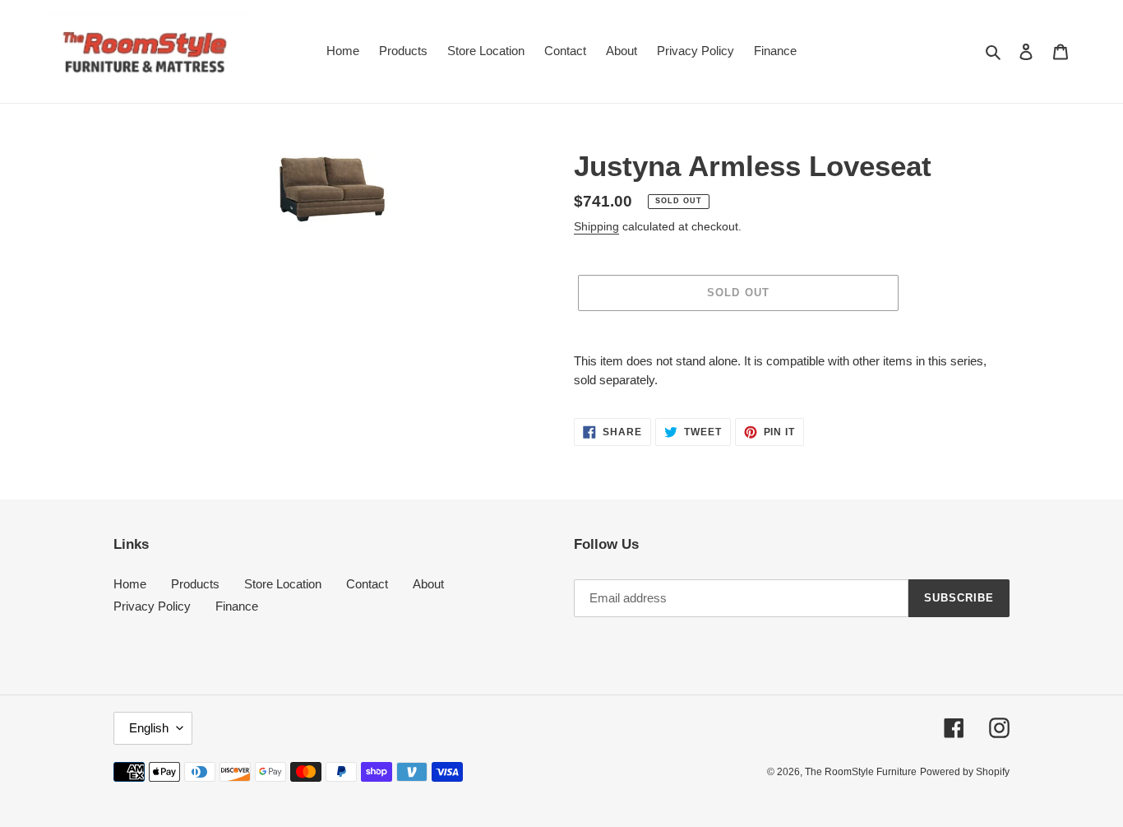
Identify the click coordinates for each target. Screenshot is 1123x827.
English (149, 728)
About (428, 584)
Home (129, 584)
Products (195, 584)
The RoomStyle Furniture (861, 772)
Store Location (282, 584)
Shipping (596, 226)
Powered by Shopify (965, 772)
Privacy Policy (152, 606)
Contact (367, 584)
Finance (236, 606)
